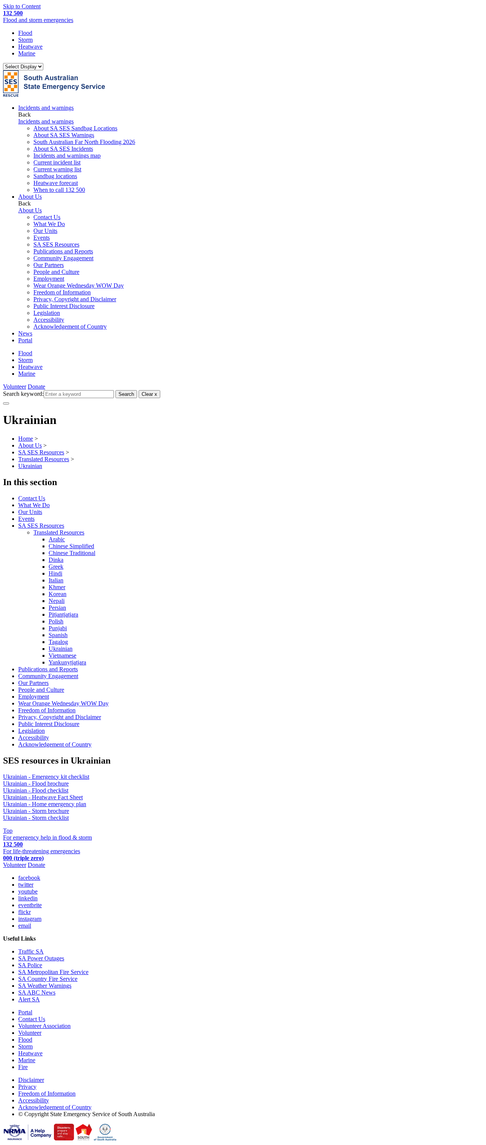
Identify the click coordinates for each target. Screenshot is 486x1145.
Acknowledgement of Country (70, 326)
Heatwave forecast (55, 183)
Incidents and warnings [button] (46, 107)
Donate (36, 386)
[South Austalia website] (84, 1138)
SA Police (30, 965)
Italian (56, 580)
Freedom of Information (62, 292)
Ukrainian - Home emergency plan (44, 804)
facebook (29, 878)
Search (126, 394)
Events (41, 237)
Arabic (57, 539)
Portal (25, 340)
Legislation (46, 313)
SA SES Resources (56, 244)
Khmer (57, 587)
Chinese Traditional (72, 553)
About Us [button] (30, 196)
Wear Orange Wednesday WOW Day (78, 285)
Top (8, 830)
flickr (24, 912)
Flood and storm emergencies (38, 16)
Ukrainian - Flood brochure (36, 783)
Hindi (55, 573)
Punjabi (58, 628)
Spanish (58, 635)
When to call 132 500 (59, 190)
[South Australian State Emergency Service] (54, 95)
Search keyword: (23, 394)
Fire (23, 1067)
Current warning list (57, 169)
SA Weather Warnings (44, 985)
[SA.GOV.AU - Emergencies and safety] (64, 1138)
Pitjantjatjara (63, 614)
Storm (25, 39)
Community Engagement (63, 258)
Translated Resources (58, 532)
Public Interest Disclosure (64, 306)
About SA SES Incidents (63, 148)
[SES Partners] (27, 1138)
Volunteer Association (44, 1026)
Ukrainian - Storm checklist (36, 817)
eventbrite (30, 905)
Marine (26, 53)
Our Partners (48, 265)
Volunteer (14, 386)
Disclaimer (31, 1080)
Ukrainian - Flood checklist (35, 790)
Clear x (149, 394)
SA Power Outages (41, 958)
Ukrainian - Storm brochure (36, 811)
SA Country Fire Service (47, 979)
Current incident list (56, 162)
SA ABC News (36, 992)
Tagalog (58, 642)
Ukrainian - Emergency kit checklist (46, 776)
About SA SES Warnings (63, 135)
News (25, 333)
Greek (56, 566)
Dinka (56, 560)
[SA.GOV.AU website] (105, 1138)
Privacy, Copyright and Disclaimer (74, 299)
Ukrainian (61, 648)
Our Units (45, 231)
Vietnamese (62, 655)
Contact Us (46, 217)
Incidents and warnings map (67, 155)
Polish (56, 621)
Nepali (57, 601)
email (24, 925)
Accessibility (48, 319)
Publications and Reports (63, 251)
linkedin (28, 898)
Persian (57, 607)
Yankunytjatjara (67, 662)
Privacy (27, 1086)
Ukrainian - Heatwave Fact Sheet (43, 797)
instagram (29, 919)
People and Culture (56, 272)
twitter (25, 884)
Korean (57, 594)
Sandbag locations (55, 176)
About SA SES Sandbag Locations (75, 128)
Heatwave (30, 46)
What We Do (49, 224)
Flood (25, 33)
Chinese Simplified (71, 546)
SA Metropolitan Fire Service (53, 972)
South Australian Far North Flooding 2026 (84, 142)
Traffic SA (31, 951)
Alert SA (29, 999)
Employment (48, 278)
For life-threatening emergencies (41, 854)
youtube (28, 891)
